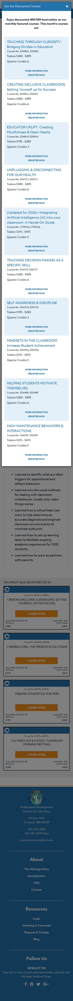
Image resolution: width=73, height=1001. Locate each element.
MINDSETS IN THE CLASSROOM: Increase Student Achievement (32, 343)
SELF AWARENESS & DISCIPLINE (32, 302)
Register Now (36, 74)
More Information (36, 70)
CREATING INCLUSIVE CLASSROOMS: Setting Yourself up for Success (36, 87)
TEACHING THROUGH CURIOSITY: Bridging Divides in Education (34, 44)
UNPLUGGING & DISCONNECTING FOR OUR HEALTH (34, 172)
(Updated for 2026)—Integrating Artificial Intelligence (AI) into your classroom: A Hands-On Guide (34, 217)
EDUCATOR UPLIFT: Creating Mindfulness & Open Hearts (30, 130)
